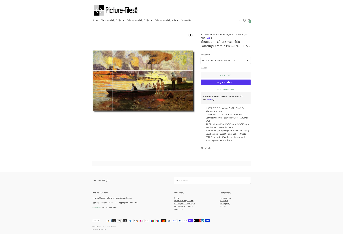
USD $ (95, 221)
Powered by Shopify (99, 229)
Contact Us (186, 20)
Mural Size (205, 54)
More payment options (226, 89)
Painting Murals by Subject (184, 203)
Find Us (223, 206)
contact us (224, 200)
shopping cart (225, 198)
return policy (225, 203)
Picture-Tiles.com (110, 226)
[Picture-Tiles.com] (115, 10)
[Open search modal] (239, 20)
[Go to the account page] (244, 20)
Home (95, 20)
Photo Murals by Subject (183, 200)
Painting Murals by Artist (183, 206)
